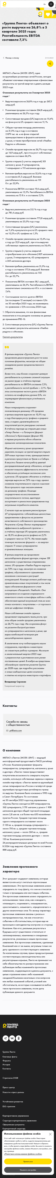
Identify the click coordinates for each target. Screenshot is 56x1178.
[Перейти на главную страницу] (4, 4)
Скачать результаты (13, 336)
